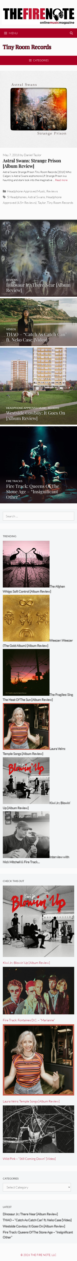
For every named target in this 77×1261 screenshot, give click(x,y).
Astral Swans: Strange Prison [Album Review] (32, 163)
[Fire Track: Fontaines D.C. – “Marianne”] (38, 1012)
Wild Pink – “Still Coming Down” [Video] (29, 1159)
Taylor (42, 203)
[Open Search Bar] (71, 33)
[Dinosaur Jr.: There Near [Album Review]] (38, 294)
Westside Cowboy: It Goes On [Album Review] (34, 1226)
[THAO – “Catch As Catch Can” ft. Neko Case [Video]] (38, 344)
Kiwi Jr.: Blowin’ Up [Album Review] (26, 963)
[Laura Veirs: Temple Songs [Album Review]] (38, 1093)
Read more (61, 180)
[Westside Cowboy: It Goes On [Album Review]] (38, 422)
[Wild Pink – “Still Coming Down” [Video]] (38, 1150)
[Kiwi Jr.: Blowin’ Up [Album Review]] (38, 954)
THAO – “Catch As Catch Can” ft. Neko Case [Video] (37, 1220)
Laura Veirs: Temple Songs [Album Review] (31, 1101)
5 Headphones (17, 197)
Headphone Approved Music (26, 191)
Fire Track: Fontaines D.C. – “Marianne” (29, 1020)
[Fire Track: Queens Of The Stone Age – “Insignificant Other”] (38, 501)
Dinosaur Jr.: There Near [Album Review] (30, 1214)
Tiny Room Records (60, 203)
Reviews (52, 191)
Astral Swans (36, 197)
